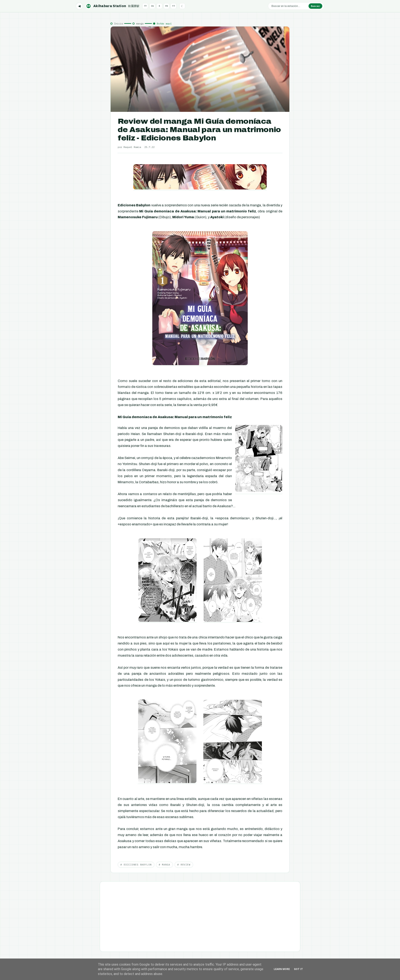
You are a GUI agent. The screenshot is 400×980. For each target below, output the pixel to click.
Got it (298, 969)
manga (140, 23)
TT (145, 6)
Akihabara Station (113, 6)
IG (152, 6)
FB (166, 6)
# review (183, 864)
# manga (164, 864)
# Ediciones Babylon (136, 864)
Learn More (282, 969)
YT (173, 6)
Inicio (118, 23)
